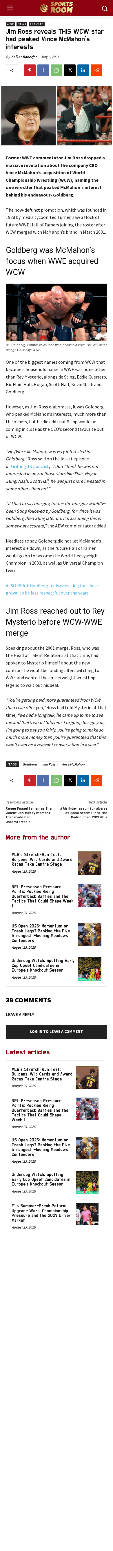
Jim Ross (48, 764)
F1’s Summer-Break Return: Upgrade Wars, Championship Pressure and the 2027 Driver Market (41, 1213)
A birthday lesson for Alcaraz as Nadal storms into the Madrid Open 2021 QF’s (83, 813)
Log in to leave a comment (56, 1031)
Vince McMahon (73, 764)
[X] (70, 70)
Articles (36, 24)
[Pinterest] (30, 70)
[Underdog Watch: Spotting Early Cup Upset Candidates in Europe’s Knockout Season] (89, 969)
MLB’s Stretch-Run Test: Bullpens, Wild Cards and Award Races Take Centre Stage (42, 860)
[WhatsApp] (56, 70)
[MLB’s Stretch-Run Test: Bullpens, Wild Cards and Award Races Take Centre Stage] (89, 863)
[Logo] (56, 8)
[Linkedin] (83, 70)
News (22, 24)
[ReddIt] (96, 70)
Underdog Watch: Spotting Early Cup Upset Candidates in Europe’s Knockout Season (43, 965)
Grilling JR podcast (29, 466)
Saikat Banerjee (24, 56)
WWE (10, 24)
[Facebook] (43, 70)
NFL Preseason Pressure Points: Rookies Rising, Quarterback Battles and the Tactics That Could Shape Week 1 (42, 896)
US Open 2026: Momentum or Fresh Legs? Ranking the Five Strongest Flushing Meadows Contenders (41, 933)
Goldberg (30, 764)
